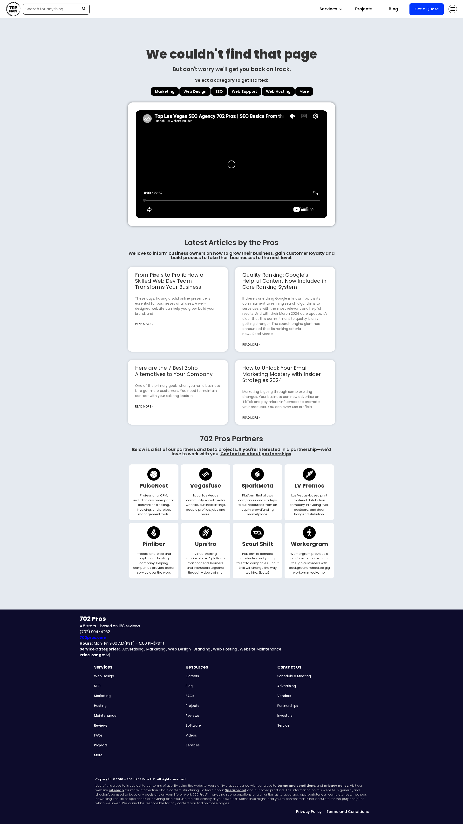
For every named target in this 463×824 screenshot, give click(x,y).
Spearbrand (235, 790)
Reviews (100, 725)
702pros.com (93, 637)
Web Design (104, 676)
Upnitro (205, 544)
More (98, 755)
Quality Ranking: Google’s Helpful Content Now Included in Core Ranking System (284, 280)
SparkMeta (257, 485)
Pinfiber (154, 544)
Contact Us (289, 667)
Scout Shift (257, 544)
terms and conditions (296, 785)
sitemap (116, 790)
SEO (97, 685)
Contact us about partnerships (255, 454)
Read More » (144, 324)
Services (103, 667)
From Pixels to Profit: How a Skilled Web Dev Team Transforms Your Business (169, 280)
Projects (364, 9)
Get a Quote (427, 9)
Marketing (102, 695)
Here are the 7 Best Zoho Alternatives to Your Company (174, 370)
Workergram (309, 544)
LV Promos (309, 485)
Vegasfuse (205, 485)
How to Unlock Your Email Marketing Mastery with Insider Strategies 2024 (281, 373)
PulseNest (154, 485)
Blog (393, 9)
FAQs (98, 735)
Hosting (100, 705)
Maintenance (105, 715)
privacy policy (336, 785)
